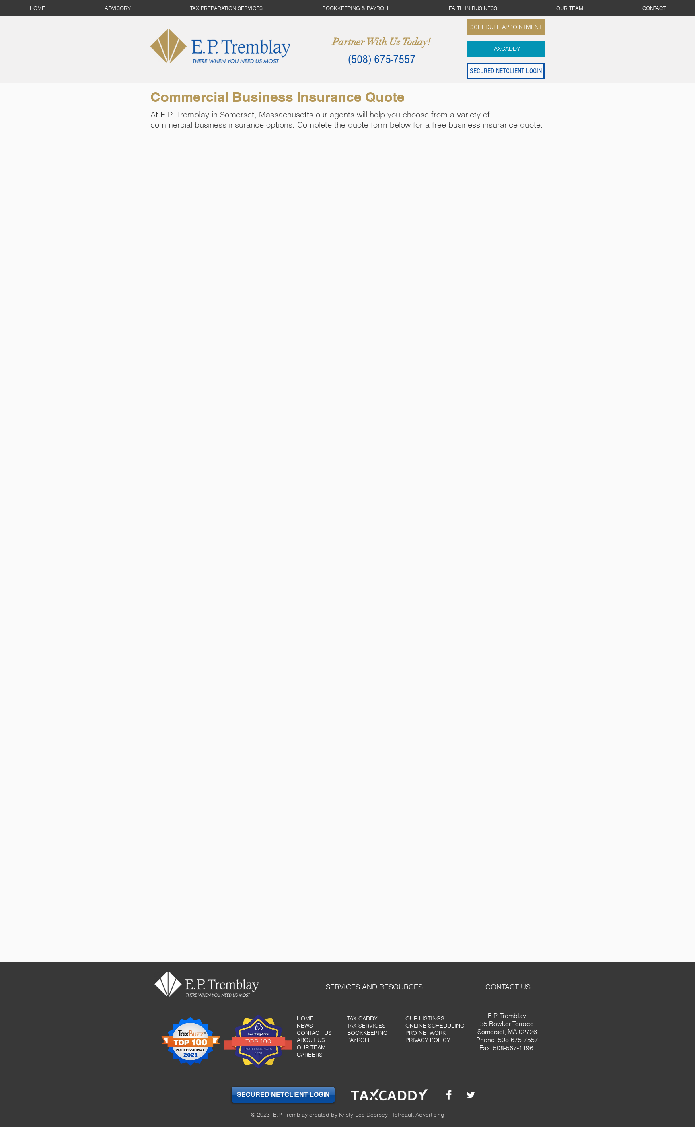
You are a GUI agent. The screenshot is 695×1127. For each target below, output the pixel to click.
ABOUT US (311, 1040)
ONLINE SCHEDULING (435, 1025)
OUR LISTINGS (424, 1018)
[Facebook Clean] (449, 1095)
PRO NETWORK (425, 1032)
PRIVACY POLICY (427, 1040)
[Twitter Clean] (470, 1095)
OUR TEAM (311, 1047)
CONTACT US (314, 1032)
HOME (305, 1018)
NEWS (305, 1025)
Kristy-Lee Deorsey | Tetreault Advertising (391, 1114)
